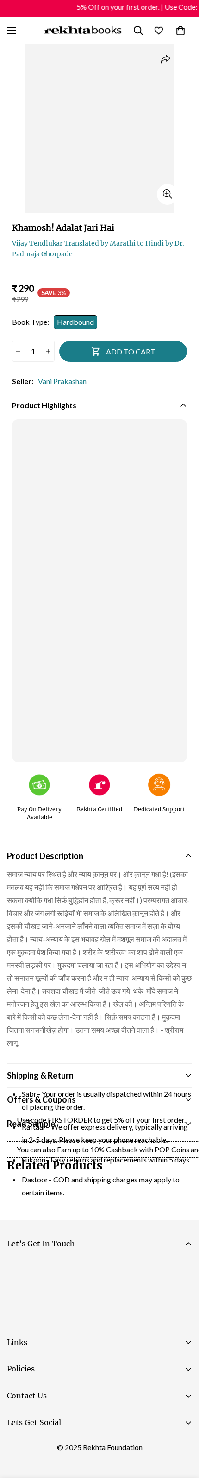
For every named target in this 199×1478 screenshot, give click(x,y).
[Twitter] (73, 1446)
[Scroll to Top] (182, 1429)
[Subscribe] (181, 1294)
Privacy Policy (94, 1319)
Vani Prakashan (62, 381)
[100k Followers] (46, 1446)
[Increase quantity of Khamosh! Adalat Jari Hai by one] (48, 351)
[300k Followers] (18, 1446)
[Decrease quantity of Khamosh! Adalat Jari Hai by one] (18, 351)
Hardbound (75, 321)
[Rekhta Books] (83, 30)
